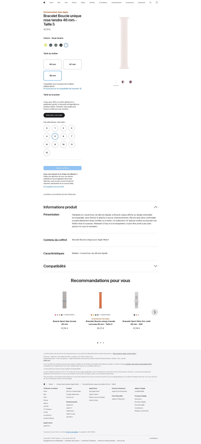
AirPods (46, 406)
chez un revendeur (72, 432)
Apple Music (70, 411)
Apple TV (69, 408)
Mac (45, 394)
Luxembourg (153, 438)
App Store (69, 417)
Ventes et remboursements (106, 441)
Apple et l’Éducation (118, 399)
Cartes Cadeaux (49, 418)
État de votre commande (97, 397)
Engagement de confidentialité (53, 441)
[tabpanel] (124, 44)
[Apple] (44, 384)
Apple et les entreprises (119, 391)
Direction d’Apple (140, 402)
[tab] (116, 82)
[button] (150, 2)
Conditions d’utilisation (88, 441)
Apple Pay (47, 426)
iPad (45, 397)
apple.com (47, 360)
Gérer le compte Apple (73, 391)
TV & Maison (48, 409)
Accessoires (47, 415)
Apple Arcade (70, 414)
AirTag (46, 412)
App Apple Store (94, 391)
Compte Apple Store (72, 394)
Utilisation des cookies (72, 441)
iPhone (46, 400)
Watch (51, 384)
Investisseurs (139, 408)
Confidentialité (139, 391)
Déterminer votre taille (54, 115)
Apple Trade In (93, 394)
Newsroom (138, 399)
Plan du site (121, 441)
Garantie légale (139, 405)
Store (45, 391)
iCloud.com (70, 397)
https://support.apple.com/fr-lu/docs (124, 353)
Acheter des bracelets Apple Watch (67, 384)
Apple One (69, 405)
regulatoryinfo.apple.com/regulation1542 (138, 364)
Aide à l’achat (93, 400)
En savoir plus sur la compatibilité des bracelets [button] (61, 89)
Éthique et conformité (141, 411)
